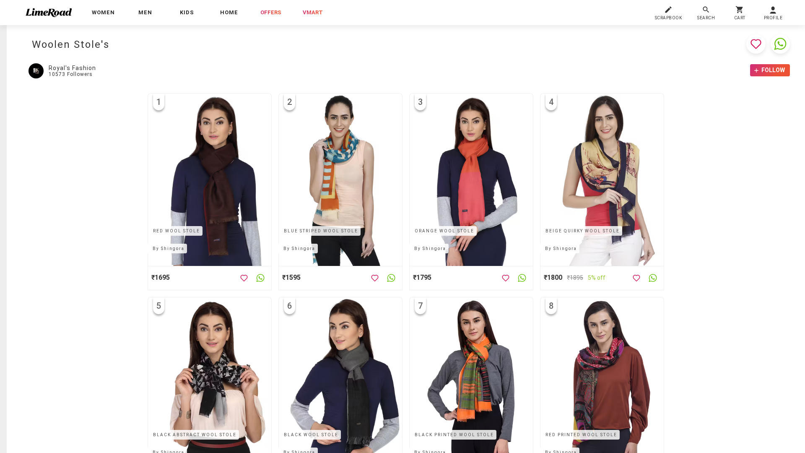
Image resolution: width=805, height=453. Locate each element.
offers (270, 12)
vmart (313, 12)
